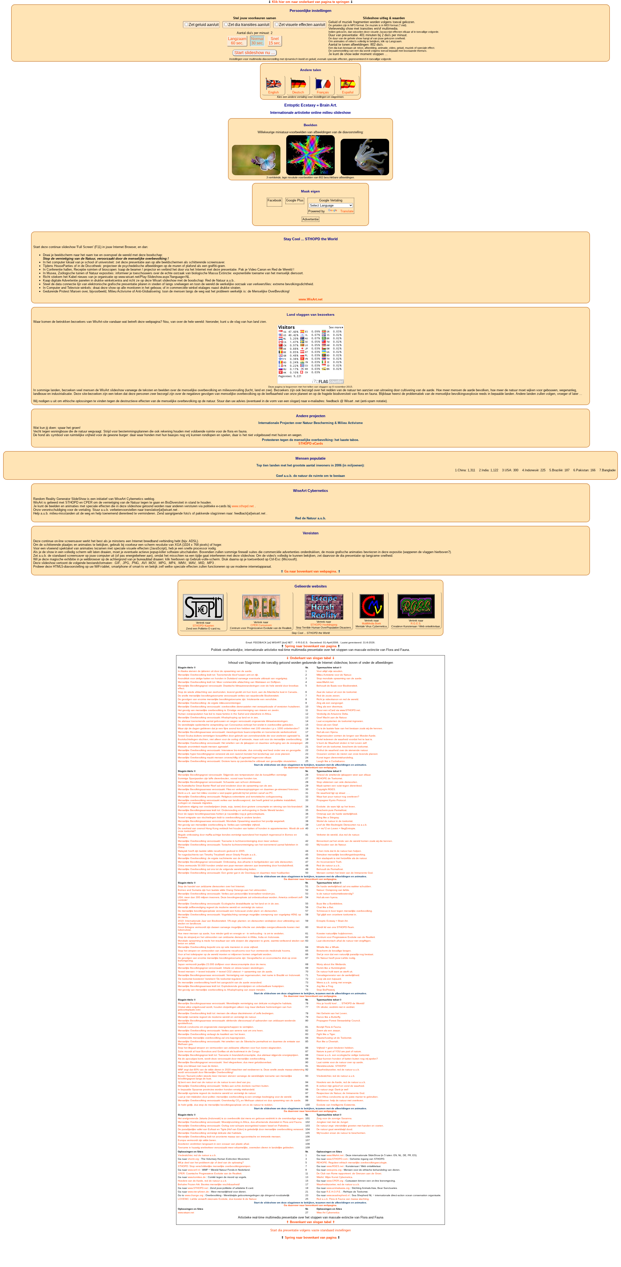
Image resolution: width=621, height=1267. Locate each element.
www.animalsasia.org (338, 1188)
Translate (346, 211)
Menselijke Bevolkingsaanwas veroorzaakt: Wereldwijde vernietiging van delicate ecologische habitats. (235, 1003)
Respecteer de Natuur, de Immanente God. (341, 1093)
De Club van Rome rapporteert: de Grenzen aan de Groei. (349, 1173)
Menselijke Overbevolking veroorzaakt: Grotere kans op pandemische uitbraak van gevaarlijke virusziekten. (237, 761)
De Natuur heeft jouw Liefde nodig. (336, 958)
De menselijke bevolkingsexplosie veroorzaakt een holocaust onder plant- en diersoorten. (228, 911)
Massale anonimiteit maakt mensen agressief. (203, 746)
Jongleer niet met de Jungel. (333, 1122)
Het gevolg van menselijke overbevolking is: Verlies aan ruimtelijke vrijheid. (219, 824)
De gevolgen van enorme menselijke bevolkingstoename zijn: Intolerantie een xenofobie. (227, 699)
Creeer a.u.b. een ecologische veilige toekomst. (343, 1055)
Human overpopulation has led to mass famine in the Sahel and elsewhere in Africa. (225, 713)
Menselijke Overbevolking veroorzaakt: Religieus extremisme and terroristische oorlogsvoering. (230, 796)
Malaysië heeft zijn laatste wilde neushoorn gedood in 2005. (211, 851)
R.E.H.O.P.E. (334, 1191)
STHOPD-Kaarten (203, 625)
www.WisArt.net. (325, 682)
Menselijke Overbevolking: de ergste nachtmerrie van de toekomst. (215, 858)
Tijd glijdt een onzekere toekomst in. (337, 914)
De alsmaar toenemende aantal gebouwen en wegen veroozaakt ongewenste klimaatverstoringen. (233, 721)
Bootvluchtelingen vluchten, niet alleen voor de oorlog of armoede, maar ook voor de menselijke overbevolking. (240, 739)
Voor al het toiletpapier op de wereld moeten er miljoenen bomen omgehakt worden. (225, 954)
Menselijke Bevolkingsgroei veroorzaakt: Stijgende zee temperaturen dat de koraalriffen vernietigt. (232, 774)
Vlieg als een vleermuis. (330, 706)
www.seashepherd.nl (338, 1195)
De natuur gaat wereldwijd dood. (335, 1129)
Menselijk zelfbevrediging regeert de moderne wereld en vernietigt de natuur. (220, 907)
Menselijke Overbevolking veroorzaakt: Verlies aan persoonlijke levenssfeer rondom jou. (227, 893)
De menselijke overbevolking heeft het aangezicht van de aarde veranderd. (220, 982)
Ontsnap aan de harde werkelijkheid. (337, 813)
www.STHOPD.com (337, 1159)
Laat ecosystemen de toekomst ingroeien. (340, 721)
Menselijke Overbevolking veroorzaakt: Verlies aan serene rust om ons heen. (220, 1030)
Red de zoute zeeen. (328, 695)
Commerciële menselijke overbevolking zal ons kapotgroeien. (212, 1037)
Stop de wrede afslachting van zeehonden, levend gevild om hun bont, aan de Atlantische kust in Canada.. (238, 692)
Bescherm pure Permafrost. (332, 810)
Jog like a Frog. (325, 986)
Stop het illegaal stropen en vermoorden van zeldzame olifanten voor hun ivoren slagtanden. (230, 1047)
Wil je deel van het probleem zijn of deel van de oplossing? (211, 1162)
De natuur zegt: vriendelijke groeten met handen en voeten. (350, 1125)
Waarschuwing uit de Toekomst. (334, 1037)
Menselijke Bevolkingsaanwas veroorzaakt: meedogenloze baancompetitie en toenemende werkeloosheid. (237, 732)
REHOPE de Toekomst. (330, 778)
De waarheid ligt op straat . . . (333, 793)
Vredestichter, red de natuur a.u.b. (336, 1076)
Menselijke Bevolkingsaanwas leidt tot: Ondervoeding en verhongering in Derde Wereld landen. (231, 810)
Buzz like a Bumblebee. (330, 903)
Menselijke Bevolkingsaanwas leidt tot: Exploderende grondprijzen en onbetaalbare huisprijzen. (231, 986)
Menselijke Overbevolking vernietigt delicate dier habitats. (210, 1133)
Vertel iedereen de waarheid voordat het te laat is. (345, 739)
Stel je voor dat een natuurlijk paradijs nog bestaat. (345, 954)
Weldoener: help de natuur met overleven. (340, 1100)
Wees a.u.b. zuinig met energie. (334, 982)
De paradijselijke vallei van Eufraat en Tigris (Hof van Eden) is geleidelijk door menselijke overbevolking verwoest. (241, 1129)
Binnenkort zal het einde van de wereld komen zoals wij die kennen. (355, 841)
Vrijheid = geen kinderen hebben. (335, 1047)
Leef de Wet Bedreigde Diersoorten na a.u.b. (342, 824)
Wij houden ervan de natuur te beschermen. (341, 1133)
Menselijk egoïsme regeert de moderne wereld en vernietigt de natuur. (217, 1093)
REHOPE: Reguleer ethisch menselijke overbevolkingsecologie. (352, 1162)
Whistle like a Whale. (328, 947)
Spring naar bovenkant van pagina (310, 646)
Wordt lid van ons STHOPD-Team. (335, 927)
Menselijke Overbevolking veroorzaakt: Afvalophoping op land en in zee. (218, 717)
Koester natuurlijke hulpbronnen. (335, 933)
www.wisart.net (186, 1212)
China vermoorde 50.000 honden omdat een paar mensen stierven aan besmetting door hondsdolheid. (236, 865)
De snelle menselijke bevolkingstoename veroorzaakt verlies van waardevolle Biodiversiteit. (228, 695)
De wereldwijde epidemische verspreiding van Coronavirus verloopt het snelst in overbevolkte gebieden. (236, 724)
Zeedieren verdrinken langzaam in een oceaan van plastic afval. (214, 1144)
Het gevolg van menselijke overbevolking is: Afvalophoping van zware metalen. (222, 989)
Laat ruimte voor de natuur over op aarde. (340, 1062)
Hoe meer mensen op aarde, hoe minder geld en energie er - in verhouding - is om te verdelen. (231, 933)
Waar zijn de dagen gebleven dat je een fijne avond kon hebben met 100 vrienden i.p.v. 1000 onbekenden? (239, 728)
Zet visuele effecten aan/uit (302, 25)
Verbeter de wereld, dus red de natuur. (338, 834)
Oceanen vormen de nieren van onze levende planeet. (347, 754)
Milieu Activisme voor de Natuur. (334, 674)
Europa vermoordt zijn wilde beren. (197, 1140)
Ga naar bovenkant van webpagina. (310, 571)
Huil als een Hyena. (327, 732)
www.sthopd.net (243, 506)
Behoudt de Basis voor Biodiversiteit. (337, 685)
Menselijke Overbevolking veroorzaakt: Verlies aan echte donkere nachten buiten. (223, 1086)
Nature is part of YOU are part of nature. (339, 1051)
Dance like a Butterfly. (329, 1017)
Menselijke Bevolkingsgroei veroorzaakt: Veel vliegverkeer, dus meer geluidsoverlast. (225, 1062)
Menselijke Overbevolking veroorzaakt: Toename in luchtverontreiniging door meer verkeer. (228, 841)
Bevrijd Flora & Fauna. (329, 1027)
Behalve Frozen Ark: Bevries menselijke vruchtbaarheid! (209, 1184)
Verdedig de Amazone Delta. (333, 713)
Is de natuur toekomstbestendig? (335, 893)
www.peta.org (334, 1169)
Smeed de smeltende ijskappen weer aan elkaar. (344, 774)
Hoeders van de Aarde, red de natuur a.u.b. (341, 1082)
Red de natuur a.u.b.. (329, 865)
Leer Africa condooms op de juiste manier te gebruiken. (347, 1096)
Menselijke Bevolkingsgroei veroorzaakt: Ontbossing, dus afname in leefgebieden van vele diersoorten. (235, 862)
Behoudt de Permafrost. (330, 869)
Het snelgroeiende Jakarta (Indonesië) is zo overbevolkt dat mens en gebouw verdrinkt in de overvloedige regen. (241, 1118)
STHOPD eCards (310, 443)
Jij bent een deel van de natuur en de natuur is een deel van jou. (214, 1082)
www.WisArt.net (310, 299)
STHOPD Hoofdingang (323, 624)
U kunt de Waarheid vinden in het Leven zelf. (342, 743)
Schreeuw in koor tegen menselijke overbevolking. (345, 911)
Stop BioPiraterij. (326, 989)
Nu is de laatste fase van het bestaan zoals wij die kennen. (350, 728)
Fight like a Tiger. (326, 1034)
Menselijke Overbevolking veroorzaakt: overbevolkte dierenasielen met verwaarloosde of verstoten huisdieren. (239, 706)
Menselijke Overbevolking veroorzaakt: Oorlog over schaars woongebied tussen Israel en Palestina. (233, 1125)
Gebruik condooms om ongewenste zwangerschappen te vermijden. (216, 1027)
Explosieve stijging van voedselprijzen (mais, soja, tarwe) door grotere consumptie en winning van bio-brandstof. (240, 806)
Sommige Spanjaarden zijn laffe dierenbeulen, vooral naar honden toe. (218, 778)
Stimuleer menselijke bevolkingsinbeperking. (341, 854)
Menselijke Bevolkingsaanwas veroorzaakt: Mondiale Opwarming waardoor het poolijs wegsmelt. (231, 821)
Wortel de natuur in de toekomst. (335, 821)
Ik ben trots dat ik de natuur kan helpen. (339, 851)
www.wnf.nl (194, 1169)
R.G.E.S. (416, 623)
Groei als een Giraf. (327, 724)
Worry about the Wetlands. (331, 964)
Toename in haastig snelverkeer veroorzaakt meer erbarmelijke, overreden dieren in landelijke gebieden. (236, 1147)
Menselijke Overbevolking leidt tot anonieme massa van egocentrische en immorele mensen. (229, 1136)
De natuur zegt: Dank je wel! (332, 1089)
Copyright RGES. (326, 789)
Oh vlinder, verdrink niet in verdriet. (336, 1007)
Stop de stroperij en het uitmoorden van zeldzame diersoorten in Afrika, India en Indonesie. (229, 937)
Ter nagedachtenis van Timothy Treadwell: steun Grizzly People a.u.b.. (217, 854)
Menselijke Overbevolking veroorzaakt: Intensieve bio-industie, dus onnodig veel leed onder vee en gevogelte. (240, 750)
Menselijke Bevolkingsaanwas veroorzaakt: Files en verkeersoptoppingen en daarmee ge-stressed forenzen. (238, 789)
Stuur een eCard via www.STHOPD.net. (339, 710)
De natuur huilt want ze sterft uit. (335, 971)
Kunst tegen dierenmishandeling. (335, 757)
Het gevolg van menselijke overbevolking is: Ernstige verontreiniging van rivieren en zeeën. (228, 710)
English (273, 92)
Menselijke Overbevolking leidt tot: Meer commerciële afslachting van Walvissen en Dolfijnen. (229, 682)
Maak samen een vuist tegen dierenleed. (339, 785)
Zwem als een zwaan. (329, 1030)
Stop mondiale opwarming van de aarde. (339, 678)
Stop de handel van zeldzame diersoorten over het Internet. (211, 886)
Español (347, 92)
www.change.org (194, 1195)
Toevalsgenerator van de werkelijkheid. (338, 975)
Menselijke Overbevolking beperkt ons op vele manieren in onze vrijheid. (218, 947)
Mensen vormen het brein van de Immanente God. (345, 872)
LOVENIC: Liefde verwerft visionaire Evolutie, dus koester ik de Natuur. (217, 1199)
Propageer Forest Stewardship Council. (338, 1020)
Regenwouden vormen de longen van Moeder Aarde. (346, 735)
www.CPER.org (335, 1180)
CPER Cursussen (261, 625)
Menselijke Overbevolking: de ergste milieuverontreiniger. (209, 703)
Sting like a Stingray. (328, 817)
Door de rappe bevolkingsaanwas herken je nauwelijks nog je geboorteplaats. (221, 813)
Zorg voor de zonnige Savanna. (334, 1118)
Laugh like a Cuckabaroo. (331, 761)
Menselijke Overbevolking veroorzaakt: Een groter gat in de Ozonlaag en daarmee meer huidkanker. (234, 872)
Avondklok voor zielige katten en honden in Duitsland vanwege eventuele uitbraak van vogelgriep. (233, 678)
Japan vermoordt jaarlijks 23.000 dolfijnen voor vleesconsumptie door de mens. (222, 964)
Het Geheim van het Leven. (332, 1013)
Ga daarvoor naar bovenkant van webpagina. (310, 767)
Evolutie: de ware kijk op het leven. (336, 806)
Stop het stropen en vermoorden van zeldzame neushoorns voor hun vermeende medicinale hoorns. (234, 950)
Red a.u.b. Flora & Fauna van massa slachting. (343, 1199)
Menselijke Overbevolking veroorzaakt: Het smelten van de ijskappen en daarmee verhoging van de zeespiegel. (240, 743)
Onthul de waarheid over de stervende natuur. (342, 750)
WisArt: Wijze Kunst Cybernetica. (335, 1177)
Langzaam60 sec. (237, 41)
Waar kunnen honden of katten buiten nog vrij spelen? (347, 1058)
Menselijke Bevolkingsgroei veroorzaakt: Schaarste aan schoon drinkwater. (219, 782)
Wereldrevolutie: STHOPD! (331, 1066)
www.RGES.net (335, 1166)
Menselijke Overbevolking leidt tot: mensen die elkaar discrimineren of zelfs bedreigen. (226, 1013)
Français (323, 92)
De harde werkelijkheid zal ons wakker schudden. (344, 886)
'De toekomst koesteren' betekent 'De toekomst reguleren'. (210, 978)
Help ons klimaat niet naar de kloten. (198, 1066)
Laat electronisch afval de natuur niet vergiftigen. (344, 940)
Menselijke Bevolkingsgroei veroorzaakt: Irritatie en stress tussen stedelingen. (221, 968)
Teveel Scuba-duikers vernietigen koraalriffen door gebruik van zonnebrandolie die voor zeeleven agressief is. (239, 735)
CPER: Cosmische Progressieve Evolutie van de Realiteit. (210, 1173)
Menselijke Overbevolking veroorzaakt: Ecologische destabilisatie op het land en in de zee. (228, 903)
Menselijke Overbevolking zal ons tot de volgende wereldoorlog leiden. (217, 869)
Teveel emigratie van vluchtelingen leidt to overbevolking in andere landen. (219, 817)
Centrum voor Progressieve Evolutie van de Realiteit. (346, 937)
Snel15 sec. (275, 41)
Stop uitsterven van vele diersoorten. (337, 782)
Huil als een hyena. (327, 897)
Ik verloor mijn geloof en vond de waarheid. (341, 1086)
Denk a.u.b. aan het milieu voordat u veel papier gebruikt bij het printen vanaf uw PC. (225, 793)
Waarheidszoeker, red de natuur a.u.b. (338, 1069)
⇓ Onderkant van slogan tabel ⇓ (310, 658)
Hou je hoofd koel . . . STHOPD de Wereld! (341, 1003)
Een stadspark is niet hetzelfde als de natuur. (342, 858)
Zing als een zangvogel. (330, 703)
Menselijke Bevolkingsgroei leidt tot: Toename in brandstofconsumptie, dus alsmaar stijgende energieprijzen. (238, 1055)
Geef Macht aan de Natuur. (332, 717)
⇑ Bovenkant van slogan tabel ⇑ (310, 1222)
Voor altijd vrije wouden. (330, 671)
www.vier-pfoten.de (198, 1191)
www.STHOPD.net (198, 1188)
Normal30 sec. (257, 41)
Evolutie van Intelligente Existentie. (336, 1104)
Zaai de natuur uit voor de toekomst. (337, 692)
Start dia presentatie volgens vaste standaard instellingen (310, 1230)
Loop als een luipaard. (329, 978)
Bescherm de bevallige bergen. (334, 950)
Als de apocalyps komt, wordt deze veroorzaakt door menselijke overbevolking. (222, 1058)
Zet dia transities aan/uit (248, 25)
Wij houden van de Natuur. (331, 844)
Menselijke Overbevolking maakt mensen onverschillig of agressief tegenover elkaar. (225, 757)
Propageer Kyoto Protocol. (331, 800)
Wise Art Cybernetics (328, 1212)
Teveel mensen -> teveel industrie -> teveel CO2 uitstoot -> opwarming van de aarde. (225, 971)
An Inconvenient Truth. (329, 862)
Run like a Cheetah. (328, 1041)
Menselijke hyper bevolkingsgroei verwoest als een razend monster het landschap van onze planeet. (234, 754)
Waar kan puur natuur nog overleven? (338, 796)
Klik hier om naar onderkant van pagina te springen (310, 2)
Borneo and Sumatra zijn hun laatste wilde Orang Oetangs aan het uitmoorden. (222, 890)
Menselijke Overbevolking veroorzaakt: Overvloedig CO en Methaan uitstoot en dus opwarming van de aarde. (239, 1100)
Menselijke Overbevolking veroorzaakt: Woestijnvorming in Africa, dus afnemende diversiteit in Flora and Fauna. (240, 1122)
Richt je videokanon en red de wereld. (338, 699)
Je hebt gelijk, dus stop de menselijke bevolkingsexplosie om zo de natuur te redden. (225, 1104)
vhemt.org (193, 1159)
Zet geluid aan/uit (204, 25)
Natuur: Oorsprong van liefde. (333, 890)
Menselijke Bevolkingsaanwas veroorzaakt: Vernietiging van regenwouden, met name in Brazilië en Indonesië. (239, 975)
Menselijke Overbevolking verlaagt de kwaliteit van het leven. (212, 1034)
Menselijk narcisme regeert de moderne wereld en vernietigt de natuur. (217, 1017)
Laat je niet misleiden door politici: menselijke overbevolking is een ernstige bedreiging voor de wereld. (235, 1096)
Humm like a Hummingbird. (331, 968)
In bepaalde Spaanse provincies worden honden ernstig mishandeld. (216, 1089)
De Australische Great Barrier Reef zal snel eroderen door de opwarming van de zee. (225, 785)
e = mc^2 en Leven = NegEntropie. (336, 828)
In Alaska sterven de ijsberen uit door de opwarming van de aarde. (215, 671)
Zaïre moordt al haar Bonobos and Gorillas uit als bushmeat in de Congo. (219, 1051)
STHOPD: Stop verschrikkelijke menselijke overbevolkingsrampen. (214, 1166)
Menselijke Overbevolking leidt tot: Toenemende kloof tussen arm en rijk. (218, 674)
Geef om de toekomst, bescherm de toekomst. (342, 746)
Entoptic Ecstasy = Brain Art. (332, 920)
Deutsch (298, 92)
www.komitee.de (197, 1177)
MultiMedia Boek (371, 623)
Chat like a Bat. (325, 907)
